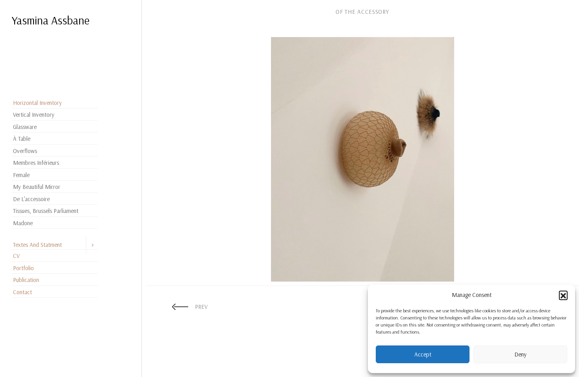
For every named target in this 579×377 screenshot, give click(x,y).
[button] (563, 295)
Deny (520, 354)
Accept (422, 354)
